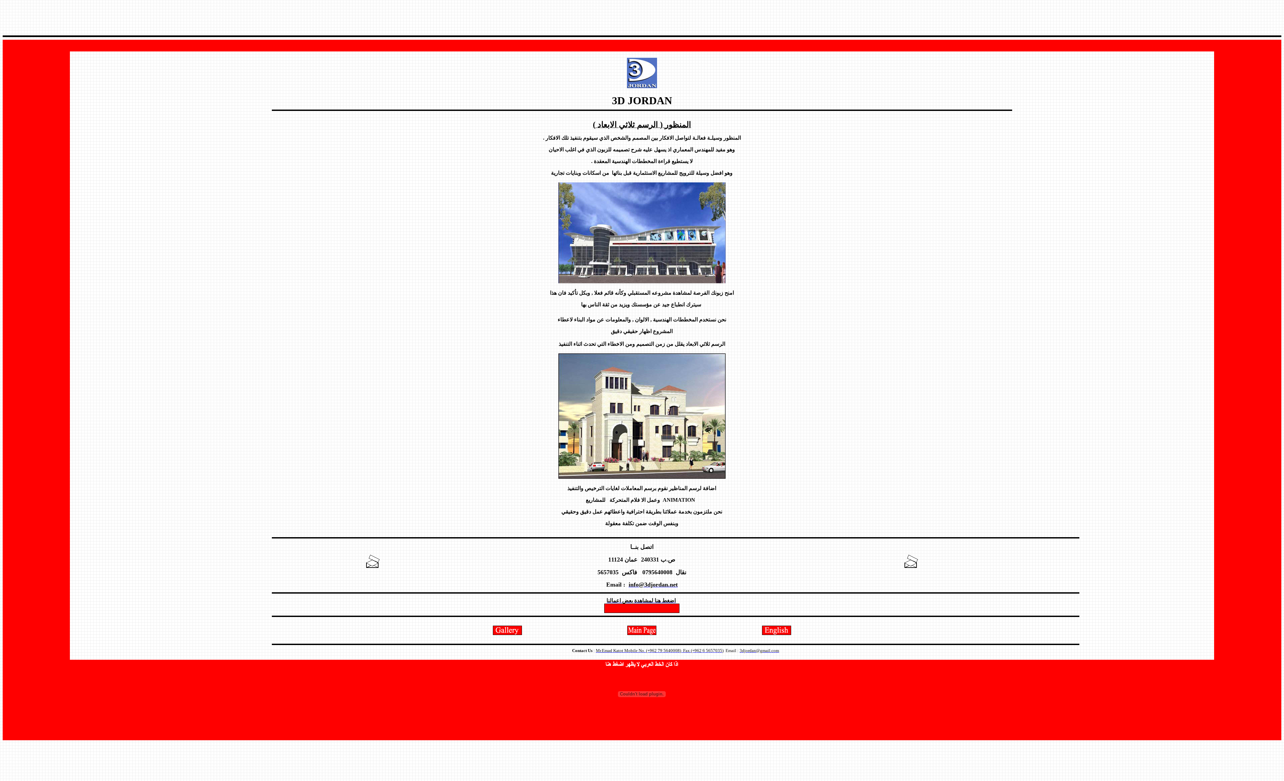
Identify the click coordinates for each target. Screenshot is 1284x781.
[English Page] (776, 633)
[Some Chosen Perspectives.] (507, 633)
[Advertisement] (642, 18)
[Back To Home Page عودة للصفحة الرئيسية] (641, 633)
